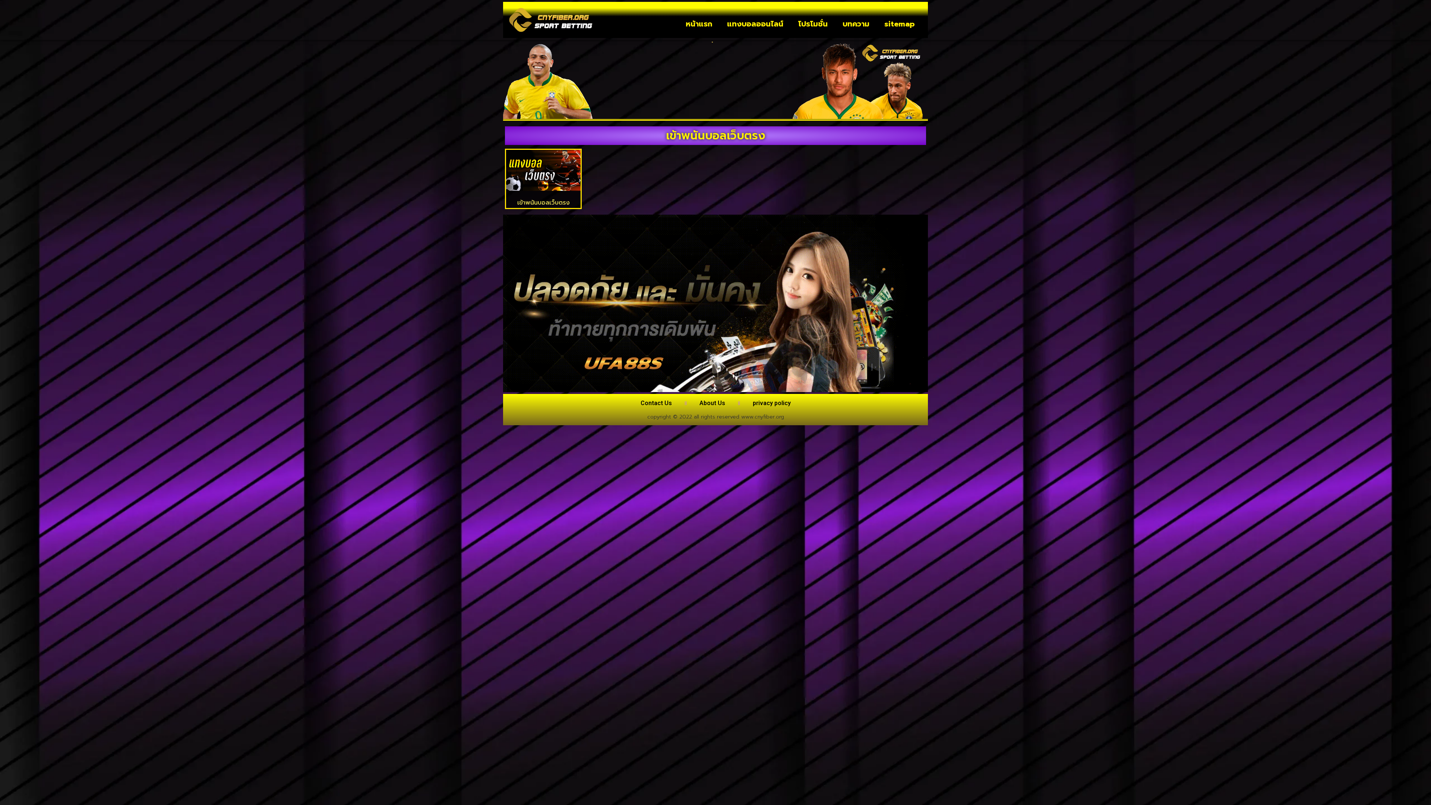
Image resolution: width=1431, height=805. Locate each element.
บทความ (856, 23)
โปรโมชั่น (813, 23)
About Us (712, 403)
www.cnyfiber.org (762, 417)
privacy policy (772, 403)
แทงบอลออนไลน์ (755, 23)
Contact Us (656, 403)
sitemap (899, 23)
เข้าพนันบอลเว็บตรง (543, 202)
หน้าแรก (699, 23)
